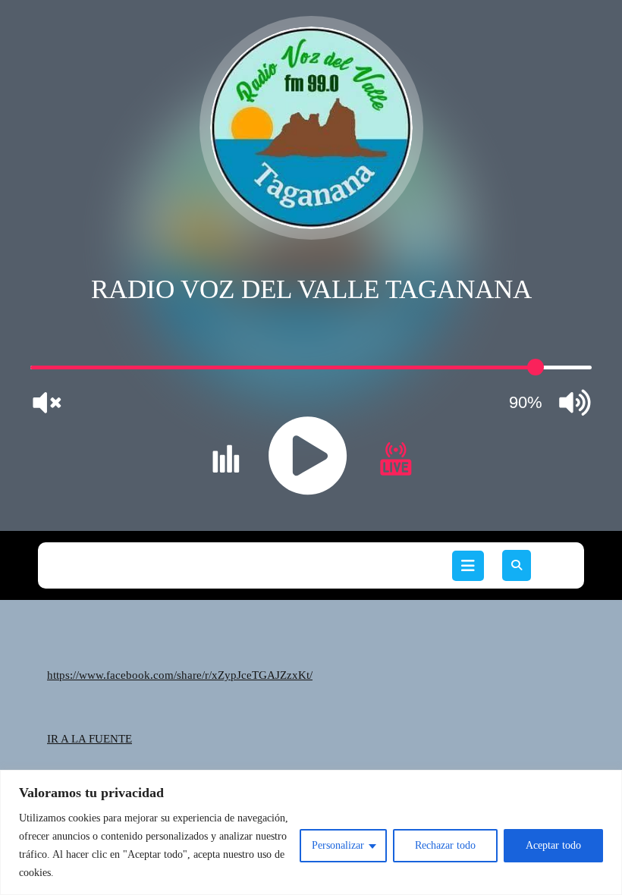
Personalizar (338, 845)
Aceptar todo (553, 845)
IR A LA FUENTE (89, 739)
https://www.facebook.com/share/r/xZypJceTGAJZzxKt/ (180, 675)
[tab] (468, 566)
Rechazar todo (445, 845)
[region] (311, 832)
